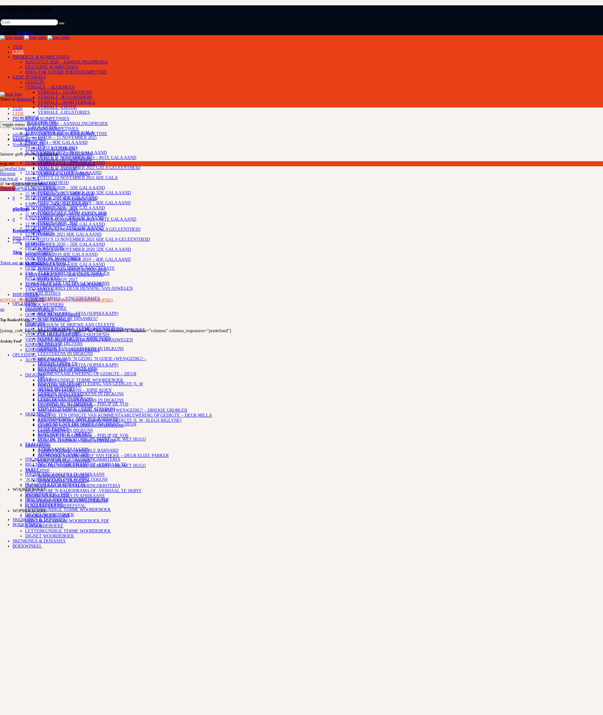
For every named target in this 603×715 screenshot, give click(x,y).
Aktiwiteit (21, 139)
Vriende (21, 144)
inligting (20, 134)
